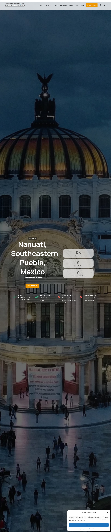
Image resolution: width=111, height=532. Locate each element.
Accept (89, 525)
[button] (108, 512)
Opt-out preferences (84, 529)
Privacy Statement (93, 529)
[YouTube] (104, 5)
